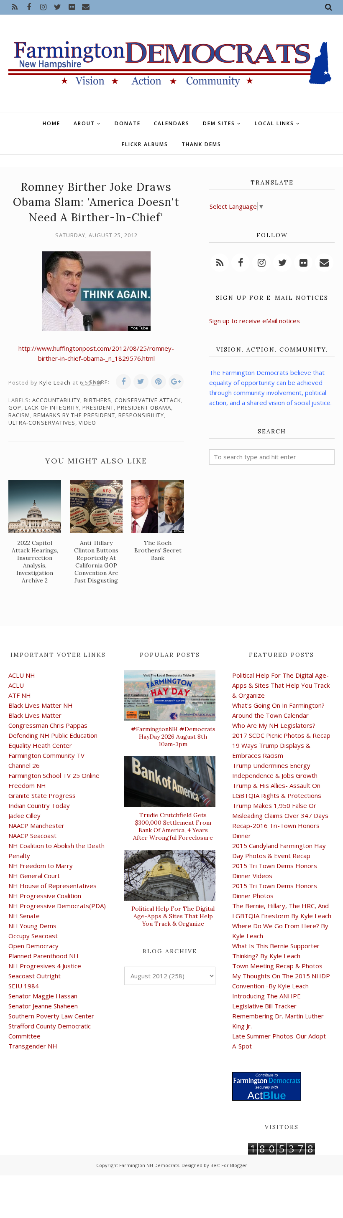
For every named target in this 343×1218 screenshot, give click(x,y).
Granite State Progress (42, 795)
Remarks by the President (74, 415)
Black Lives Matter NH (40, 705)
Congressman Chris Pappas (47, 725)
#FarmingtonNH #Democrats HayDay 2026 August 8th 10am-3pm (173, 736)
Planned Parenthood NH (43, 956)
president (98, 407)
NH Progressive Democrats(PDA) (57, 905)
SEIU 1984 (23, 986)
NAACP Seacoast (32, 835)
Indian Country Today (39, 805)
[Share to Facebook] (123, 381)
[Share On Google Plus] (176, 381)
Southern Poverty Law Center (51, 1016)
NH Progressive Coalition (44, 895)
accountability (56, 400)
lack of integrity (52, 407)
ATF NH (19, 695)
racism (19, 415)
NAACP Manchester (36, 825)
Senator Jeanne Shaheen (43, 1006)
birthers (97, 400)
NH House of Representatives (52, 885)
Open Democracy (33, 946)
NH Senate (24, 916)
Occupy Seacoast (33, 936)
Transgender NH (32, 1046)
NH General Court (34, 875)
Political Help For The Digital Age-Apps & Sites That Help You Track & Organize (173, 916)
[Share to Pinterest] (158, 381)
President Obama (144, 407)
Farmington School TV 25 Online (54, 775)
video (87, 422)
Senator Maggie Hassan (42, 996)
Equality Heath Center (40, 745)
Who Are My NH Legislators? (273, 725)
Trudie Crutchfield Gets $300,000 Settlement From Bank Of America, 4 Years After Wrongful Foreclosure (173, 826)
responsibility (141, 415)
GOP (14, 407)
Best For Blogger (228, 1165)
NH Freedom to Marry (40, 865)
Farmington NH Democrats (149, 1165)
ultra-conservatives (41, 422)
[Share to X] (140, 381)
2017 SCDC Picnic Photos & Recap (281, 735)
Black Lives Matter (34, 715)
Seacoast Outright (34, 976)
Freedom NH (27, 785)
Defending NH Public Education (52, 735)
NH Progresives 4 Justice (44, 966)
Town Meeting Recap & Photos (277, 966)
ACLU (16, 685)
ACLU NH (21, 675)
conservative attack (148, 400)
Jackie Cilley (24, 815)
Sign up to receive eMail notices (254, 321)
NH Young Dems (32, 926)
